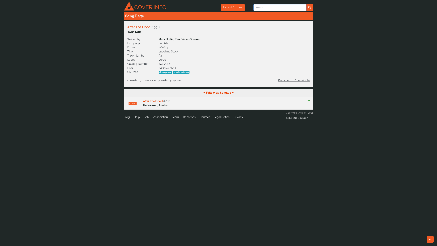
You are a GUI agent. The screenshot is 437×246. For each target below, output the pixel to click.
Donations (189, 117)
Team (175, 117)
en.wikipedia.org (181, 72)
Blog (127, 117)
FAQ (146, 117)
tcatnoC (205, 117)
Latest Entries (233, 7)
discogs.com (165, 72)
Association (160, 117)
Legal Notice (222, 117)
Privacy (238, 117)
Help (137, 117)
